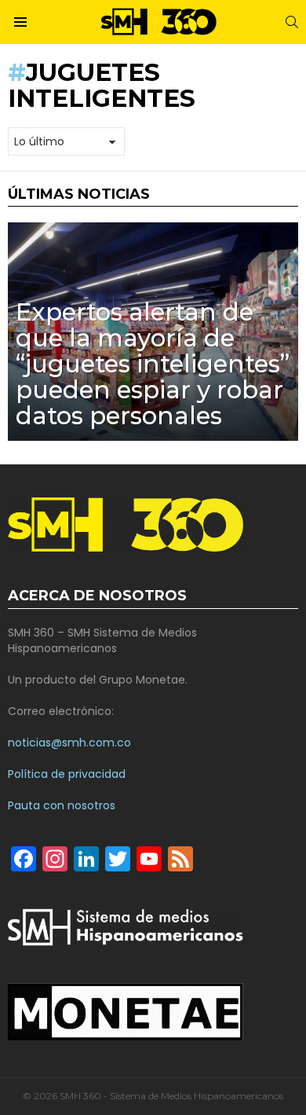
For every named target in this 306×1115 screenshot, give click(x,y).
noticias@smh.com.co (69, 742)
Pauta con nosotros (61, 805)
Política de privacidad (67, 774)
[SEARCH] (292, 22)
